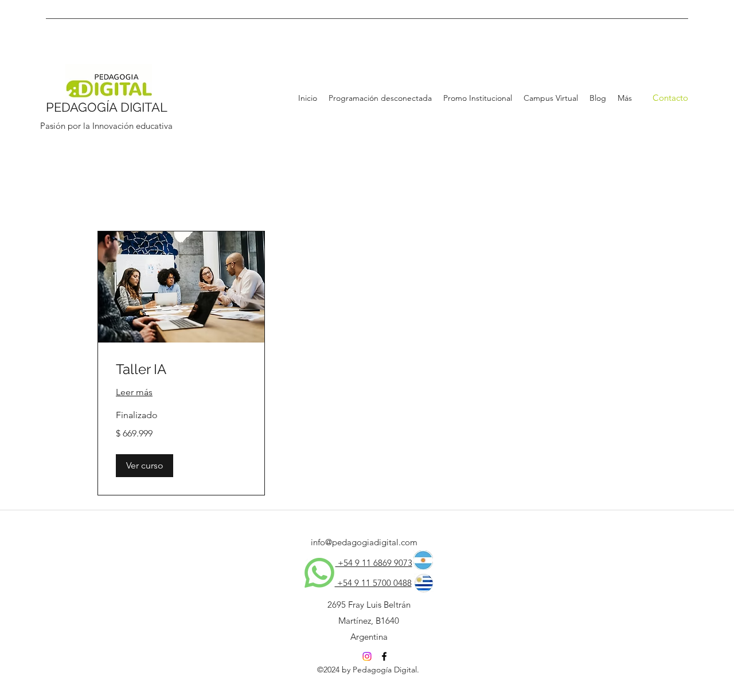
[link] (181, 369)
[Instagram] (367, 656)
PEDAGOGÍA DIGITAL (106, 107)
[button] (144, 465)
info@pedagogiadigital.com (364, 542)
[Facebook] (384, 656)
